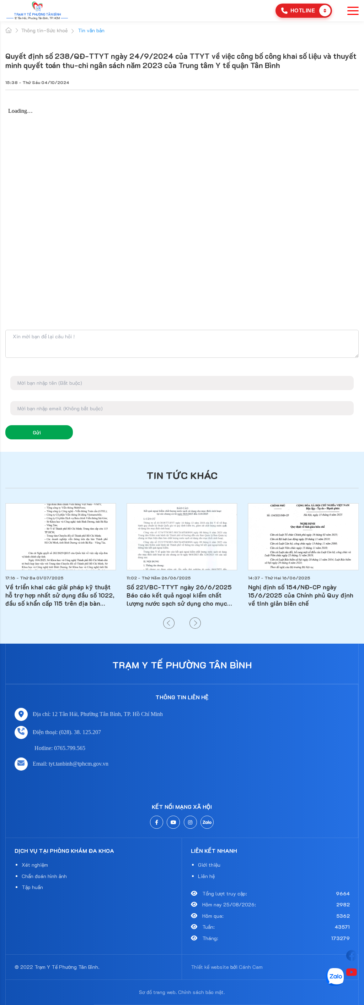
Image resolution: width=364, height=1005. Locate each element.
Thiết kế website (210, 967)
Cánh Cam (251, 967)
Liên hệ (206, 876)
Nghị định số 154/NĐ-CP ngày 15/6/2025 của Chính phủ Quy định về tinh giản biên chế (300, 595)
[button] (169, 623)
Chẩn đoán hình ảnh (44, 876)
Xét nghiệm (35, 864)
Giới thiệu (209, 864)
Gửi (37, 432)
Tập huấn (32, 887)
